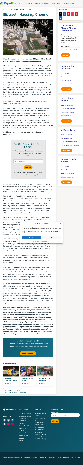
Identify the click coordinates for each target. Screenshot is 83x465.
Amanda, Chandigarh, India (11, 379)
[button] (60, 224)
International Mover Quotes (39, 423)
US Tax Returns (39, 430)
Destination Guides (25, 413)
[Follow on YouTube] (68, 14)
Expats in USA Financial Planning (40, 438)
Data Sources (75, 458)
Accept (31, 237)
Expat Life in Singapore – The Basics (15, 392)
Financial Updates (24, 426)
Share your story (28, 353)
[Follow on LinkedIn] (60, 18)
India (10, 9)
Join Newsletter (24, 433)
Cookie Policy (36, 241)
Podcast (72, 3)
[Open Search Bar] (81, 3)
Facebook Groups (24, 435)
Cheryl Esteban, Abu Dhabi (13, 391)
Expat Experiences (10, 389)
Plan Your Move (45, 3)
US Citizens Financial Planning (40, 433)
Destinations (29, 3)
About (21, 441)
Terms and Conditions (31, 458)
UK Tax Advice (39, 427)
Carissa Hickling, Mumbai (27, 379)
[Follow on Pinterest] (76, 14)
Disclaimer (42, 458)
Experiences (66, 3)
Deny (51, 237)
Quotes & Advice (56, 3)
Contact (21, 438)
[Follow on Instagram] (72, 14)
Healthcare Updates (22, 429)
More (76, 3)
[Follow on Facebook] (64, 14)
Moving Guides (36, 3)
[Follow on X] (60, 14)
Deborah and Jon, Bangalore (44, 379)
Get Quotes (66, 89)
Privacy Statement (44, 241)
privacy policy (34, 175)
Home (5, 9)
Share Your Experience (22, 420)
